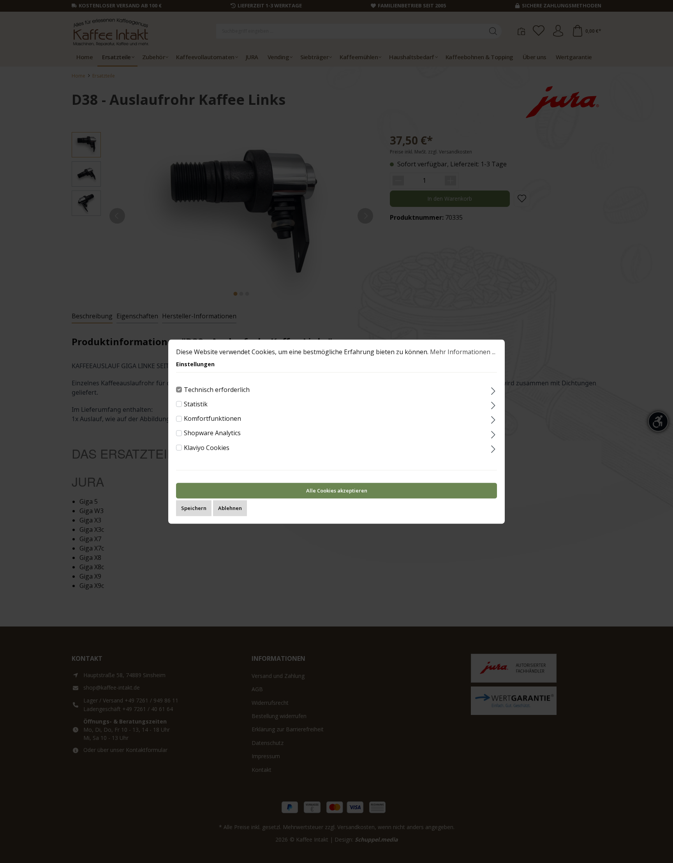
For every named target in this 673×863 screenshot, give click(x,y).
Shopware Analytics (212, 433)
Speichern (193, 508)
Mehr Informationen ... (462, 352)
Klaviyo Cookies (206, 447)
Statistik (196, 404)
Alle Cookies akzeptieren (336, 490)
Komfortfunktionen (212, 418)
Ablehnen (230, 508)
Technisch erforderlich (217, 389)
